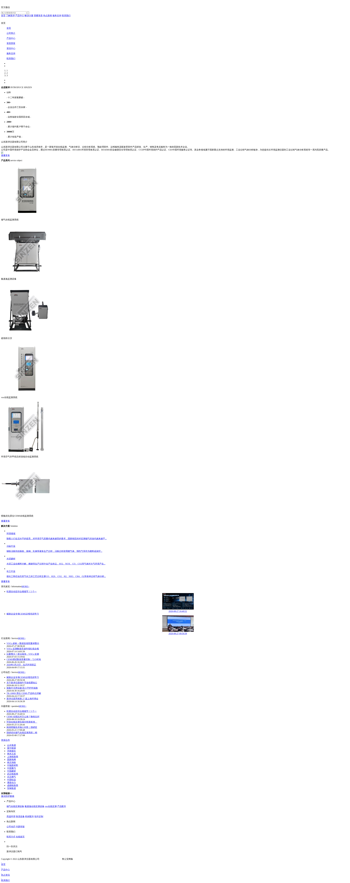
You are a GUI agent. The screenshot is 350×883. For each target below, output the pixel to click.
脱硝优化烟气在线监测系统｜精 (22, 732)
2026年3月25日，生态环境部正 (21, 665)
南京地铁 (11, 762)
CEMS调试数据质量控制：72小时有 (24, 659)
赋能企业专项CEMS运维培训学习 (23, 614)
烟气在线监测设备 (15, 806)
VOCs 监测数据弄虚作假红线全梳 (23, 649)
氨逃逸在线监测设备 (34, 806)
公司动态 (11, 826)
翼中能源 (11, 748)
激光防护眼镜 (7, 796)
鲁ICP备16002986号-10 (51, 859)
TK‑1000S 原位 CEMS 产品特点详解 (24, 693)
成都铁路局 (12, 785)
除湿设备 (20, 816)
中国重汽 (11, 768)
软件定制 (38, 816)
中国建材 (11, 771)
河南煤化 (11, 751)
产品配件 (61, 806)
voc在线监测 (51, 806)
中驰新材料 (12, 765)
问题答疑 (20, 826)
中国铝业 (11, 779)
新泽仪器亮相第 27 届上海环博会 (22, 698)
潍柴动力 (11, 782)
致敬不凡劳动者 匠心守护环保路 (22, 688)
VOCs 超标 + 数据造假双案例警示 (23, 643)
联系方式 (11, 837)
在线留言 (20, 837)
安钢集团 (11, 788)
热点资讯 (5, 875)
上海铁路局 (12, 756)
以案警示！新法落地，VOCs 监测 (23, 654)
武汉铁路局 (12, 774)
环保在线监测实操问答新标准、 (22, 722)
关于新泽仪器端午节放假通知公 (22, 682)
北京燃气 (11, 777)
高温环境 (11, 816)
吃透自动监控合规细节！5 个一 (22, 591)
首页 (3, 864)
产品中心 (5, 869)
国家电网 (11, 759)
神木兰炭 (11, 754)
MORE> (25, 586)
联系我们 (5, 880)
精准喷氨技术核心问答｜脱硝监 (22, 727)
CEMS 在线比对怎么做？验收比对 (23, 716)
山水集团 (11, 745)
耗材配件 (29, 816)
